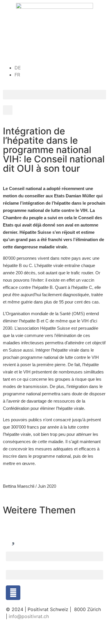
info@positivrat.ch (28, 616)
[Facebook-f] (13, 592)
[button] (54, 94)
